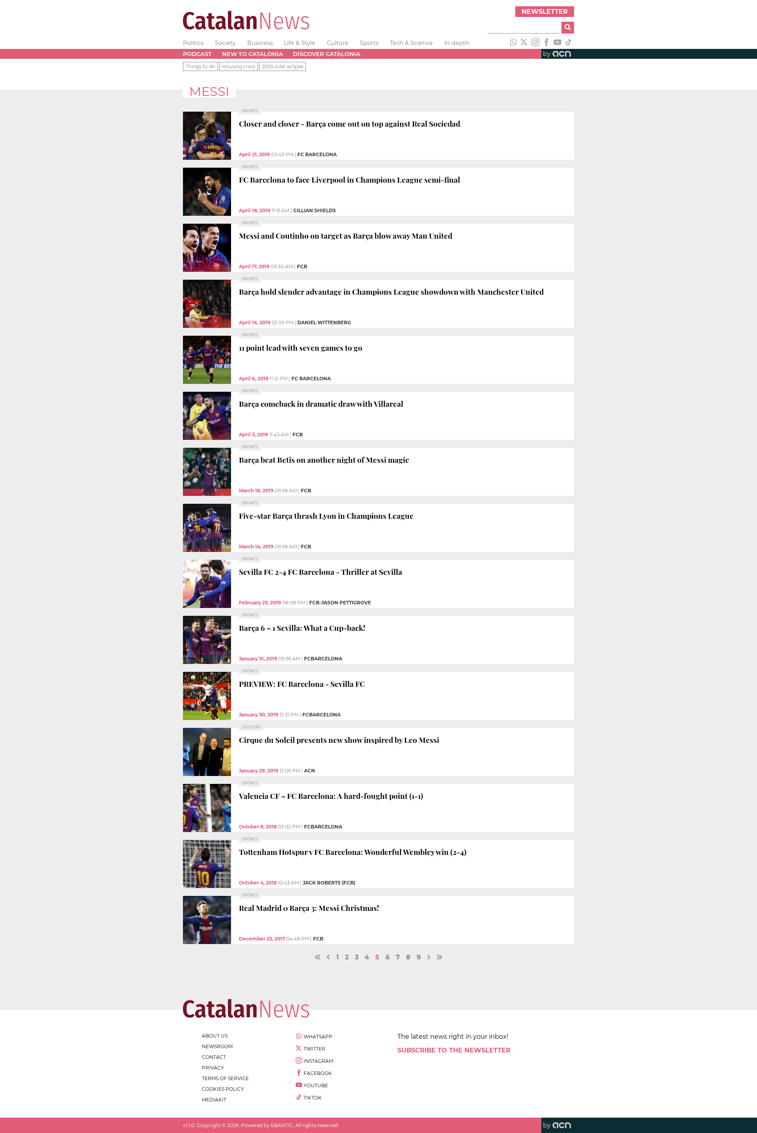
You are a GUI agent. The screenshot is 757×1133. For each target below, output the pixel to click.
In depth (456, 43)
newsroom (217, 1046)
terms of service (225, 1078)
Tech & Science (411, 43)
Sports (369, 43)
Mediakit (214, 1100)
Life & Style (299, 43)
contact (214, 1057)
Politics (193, 43)
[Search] (567, 28)
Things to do (200, 66)
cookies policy (223, 1089)
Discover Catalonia (326, 54)
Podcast (197, 54)
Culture (338, 43)
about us (214, 1036)
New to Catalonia (252, 54)
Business (260, 43)
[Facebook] (546, 43)
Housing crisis (238, 66)
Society (225, 43)
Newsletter (545, 11)
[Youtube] (557, 43)
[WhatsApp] (513, 43)
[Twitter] (524, 43)
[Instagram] (535, 43)
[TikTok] (568, 43)
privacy (213, 1068)
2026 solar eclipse (282, 66)
